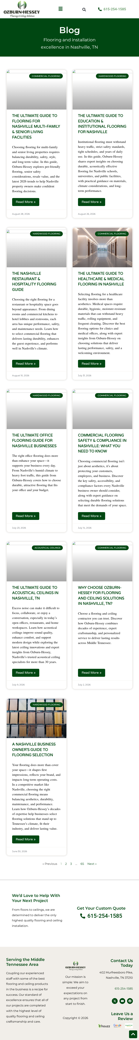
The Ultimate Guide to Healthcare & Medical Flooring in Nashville (101, 279)
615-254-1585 (124, 988)
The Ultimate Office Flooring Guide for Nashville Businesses (34, 440)
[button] (60, 9)
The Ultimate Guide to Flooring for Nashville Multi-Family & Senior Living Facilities (36, 126)
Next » (92, 864)
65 (82, 864)
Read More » (26, 202)
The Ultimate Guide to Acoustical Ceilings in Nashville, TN (35, 593)
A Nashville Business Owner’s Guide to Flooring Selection (34, 749)
